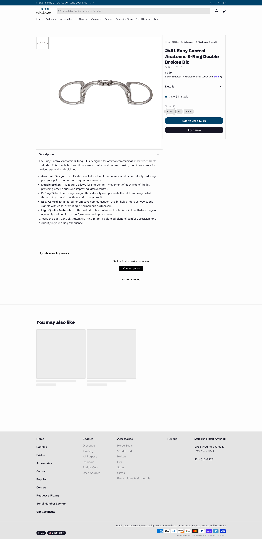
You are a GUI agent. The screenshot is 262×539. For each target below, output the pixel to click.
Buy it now (194, 130)
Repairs (108, 19)
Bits (119, 462)
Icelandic (88, 462)
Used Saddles (91, 473)
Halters (121, 456)
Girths (121, 473)
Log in (223, 3)
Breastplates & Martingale (133, 478)
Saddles (50, 19)
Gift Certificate (45, 511)
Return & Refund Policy (166, 525)
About (82, 19)
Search (119, 525)
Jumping (88, 451)
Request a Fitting (124, 19)
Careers (41, 487)
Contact (41, 471)
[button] (194, 120)
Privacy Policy (147, 525)
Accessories (66, 19)
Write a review (131, 268)
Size (170, 106)
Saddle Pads (125, 451)
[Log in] (215, 11)
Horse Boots (125, 445)
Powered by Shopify (185, 535)
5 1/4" (189, 111)
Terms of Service (132, 525)
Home (39, 19)
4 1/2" (170, 111)
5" (179, 111)
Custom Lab (185, 525)
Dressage (89, 445)
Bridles (40, 455)
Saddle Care (90, 467)
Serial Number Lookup (147, 19)
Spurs (120, 467)
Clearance (96, 19)
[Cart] (223, 11)
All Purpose (90, 456)
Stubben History (218, 525)
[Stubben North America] (44, 11)
